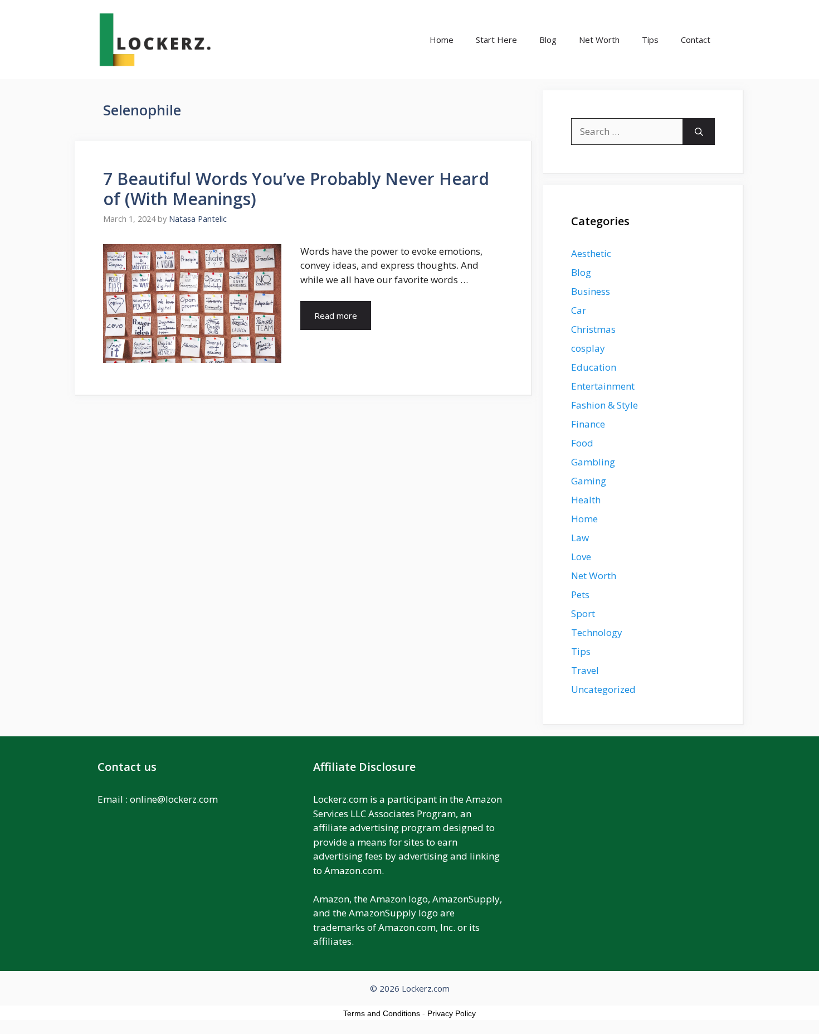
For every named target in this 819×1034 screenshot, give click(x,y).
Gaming (588, 480)
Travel (585, 670)
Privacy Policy (451, 1013)
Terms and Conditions (381, 1013)
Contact (695, 39)
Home (442, 39)
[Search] (699, 131)
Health (586, 499)
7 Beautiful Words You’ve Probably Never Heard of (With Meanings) (296, 188)
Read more (335, 315)
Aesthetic (591, 253)
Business (590, 291)
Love (581, 556)
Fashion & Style (604, 405)
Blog (548, 39)
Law (580, 537)
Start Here (496, 39)
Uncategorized (603, 689)
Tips (650, 39)
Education (593, 367)
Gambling (593, 461)
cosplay (588, 348)
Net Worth (599, 39)
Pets (580, 594)
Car (578, 310)
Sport (583, 613)
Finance (588, 424)
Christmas (593, 329)
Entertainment (603, 386)
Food (582, 442)
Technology (596, 632)
